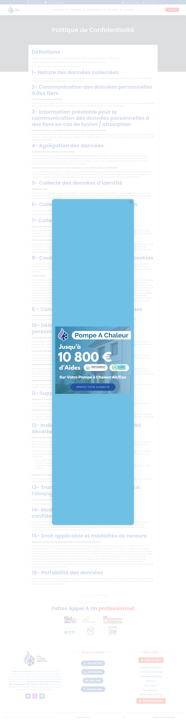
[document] (93, 362)
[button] (131, 202)
